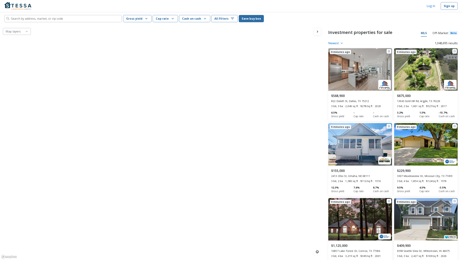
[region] (162, 142)
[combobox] (63, 18)
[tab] (445, 33)
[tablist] (439, 33)
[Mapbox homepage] (9, 257)
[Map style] (317, 252)
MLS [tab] (424, 33)
